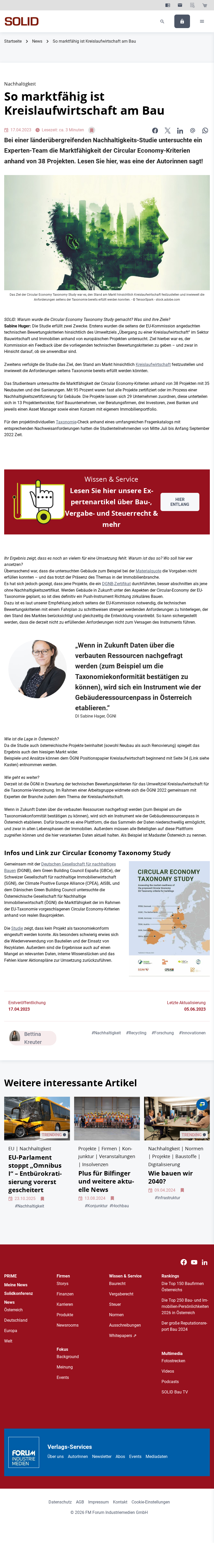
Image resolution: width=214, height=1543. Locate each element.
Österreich (13, 1309)
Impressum (98, 1502)
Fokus (62, 1349)
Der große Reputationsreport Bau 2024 (184, 1326)
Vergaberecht (121, 1294)
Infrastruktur (167, 1197)
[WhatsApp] (205, 130)
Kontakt (120, 1502)
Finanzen (65, 1294)
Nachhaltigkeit (106, 1032)
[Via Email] (192, 130)
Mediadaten (157, 1456)
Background (68, 1356)
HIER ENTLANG (179, 502)
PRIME (10, 1276)
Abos (120, 1456)
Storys (62, 1283)
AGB (80, 1502)
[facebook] (155, 130)
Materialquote (148, 571)
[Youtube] (194, 1262)
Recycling (136, 1032)
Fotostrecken (173, 1360)
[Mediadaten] (192, 5)
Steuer (115, 1304)
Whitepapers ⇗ (122, 1335)
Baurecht (117, 1283)
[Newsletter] (180, 5)
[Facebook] (184, 1262)
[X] (167, 130)
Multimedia (172, 1353)
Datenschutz (60, 1502)
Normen (116, 1314)
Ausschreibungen (125, 1325)
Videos (168, 1371)
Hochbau (119, 1205)
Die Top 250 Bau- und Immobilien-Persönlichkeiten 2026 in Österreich (185, 1306)
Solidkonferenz (18, 1293)
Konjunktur (96, 1205)
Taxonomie (66, 421)
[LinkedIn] (180, 130)
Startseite (13, 41)
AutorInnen (78, 1456)
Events (63, 1377)
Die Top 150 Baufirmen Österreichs (183, 1286)
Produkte (65, 1314)
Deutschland (15, 1320)
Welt (8, 1341)
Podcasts (170, 1381)
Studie (17, 928)
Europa (10, 1330)
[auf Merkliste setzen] (91, 130)
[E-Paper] (168, 5)
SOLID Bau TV (175, 1392)
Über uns (55, 1456)
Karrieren (65, 1304)
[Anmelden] (182, 21)
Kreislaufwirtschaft (153, 364)
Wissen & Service (125, 1276)
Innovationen (192, 1032)
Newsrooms (68, 1325)
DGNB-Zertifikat (116, 583)
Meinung (65, 1367)
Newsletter (101, 1456)
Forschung (163, 1032)
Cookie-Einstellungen (151, 1502)
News (37, 41)
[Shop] (205, 5)
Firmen (63, 1276)
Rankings (170, 1276)
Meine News (15, 1284)
